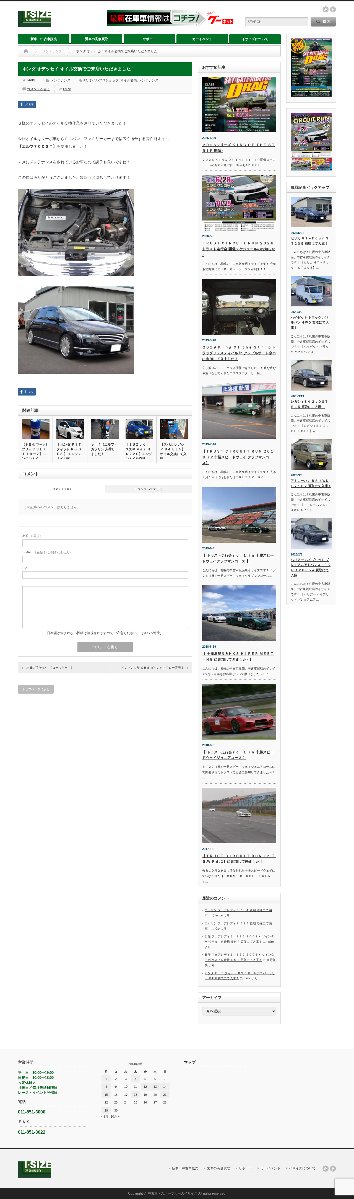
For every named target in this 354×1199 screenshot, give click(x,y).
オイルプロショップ (104, 80)
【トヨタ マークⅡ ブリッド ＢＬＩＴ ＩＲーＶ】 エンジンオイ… (35, 452)
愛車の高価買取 (96, 39)
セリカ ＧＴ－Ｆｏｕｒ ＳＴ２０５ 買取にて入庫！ (310, 241)
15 (106, 1094)
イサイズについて (255, 39)
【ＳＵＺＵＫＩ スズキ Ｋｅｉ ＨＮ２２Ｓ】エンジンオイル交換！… (139, 452)
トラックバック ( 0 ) (148, 488)
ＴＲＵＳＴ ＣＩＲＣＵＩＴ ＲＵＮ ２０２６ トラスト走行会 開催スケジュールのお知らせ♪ (238, 249)
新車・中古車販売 (43, 39)
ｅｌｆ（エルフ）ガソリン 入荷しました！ (104, 449)
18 (135, 1094)
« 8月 (104, 1116)
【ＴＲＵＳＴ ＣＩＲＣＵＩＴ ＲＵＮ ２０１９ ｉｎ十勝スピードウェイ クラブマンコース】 (238, 457)
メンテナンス (52, 51)
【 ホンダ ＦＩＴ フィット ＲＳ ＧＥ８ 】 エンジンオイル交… (68, 452)
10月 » (115, 1116)
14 (164, 1086)
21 (164, 1094)
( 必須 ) (31, 536)
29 (106, 1110)
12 (145, 1086)
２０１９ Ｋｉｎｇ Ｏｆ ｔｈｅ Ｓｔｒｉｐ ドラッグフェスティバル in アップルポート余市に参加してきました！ (239, 353)
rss (325, 9)
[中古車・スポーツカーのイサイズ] (59, 25)
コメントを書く (38, 89)
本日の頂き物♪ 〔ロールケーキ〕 (50, 667)
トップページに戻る (36, 689)
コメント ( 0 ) (61, 488)
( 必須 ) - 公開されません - (46, 552)
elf (85, 80)
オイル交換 (128, 80)
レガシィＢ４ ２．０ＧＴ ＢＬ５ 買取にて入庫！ (309, 404)
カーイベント (202, 39)
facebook (333, 9)
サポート (149, 39)
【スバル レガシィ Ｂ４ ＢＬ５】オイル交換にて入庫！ (173, 452)
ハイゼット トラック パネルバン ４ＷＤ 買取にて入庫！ (310, 323)
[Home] (26, 51)
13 (155, 1086)
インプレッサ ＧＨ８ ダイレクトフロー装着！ (152, 667)
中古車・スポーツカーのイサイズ (172, 1193)
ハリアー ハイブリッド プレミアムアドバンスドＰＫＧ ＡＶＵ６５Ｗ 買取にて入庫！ (310, 567)
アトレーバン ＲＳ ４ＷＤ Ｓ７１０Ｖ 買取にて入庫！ (311, 483)
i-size (67, 89)
